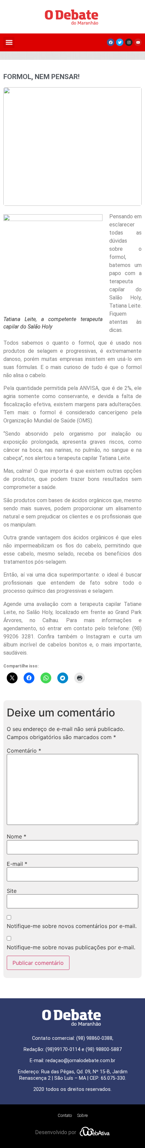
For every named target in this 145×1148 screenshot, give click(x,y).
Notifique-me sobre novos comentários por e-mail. (72, 926)
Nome (16, 836)
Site (12, 891)
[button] (8, 42)
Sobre (82, 1115)
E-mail (17, 863)
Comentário (24, 750)
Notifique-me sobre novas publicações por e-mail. (71, 947)
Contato (65, 1115)
